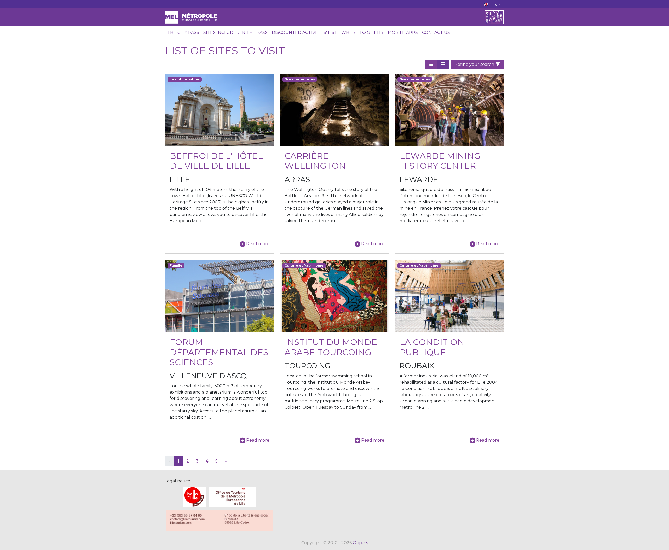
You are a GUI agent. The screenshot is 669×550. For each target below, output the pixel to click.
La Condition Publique (432, 347)
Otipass (360, 542)
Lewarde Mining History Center (440, 161)
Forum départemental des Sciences (219, 352)
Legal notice (177, 480)
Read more (257, 243)
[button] (431, 64)
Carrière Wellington (315, 161)
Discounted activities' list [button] (304, 32)
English (497, 4)
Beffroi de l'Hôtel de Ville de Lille (216, 161)
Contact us (436, 32)
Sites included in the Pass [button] (235, 32)
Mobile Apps (403, 32)
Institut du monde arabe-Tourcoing (331, 347)
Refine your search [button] (474, 64)
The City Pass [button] (183, 32)
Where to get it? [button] (362, 32)
